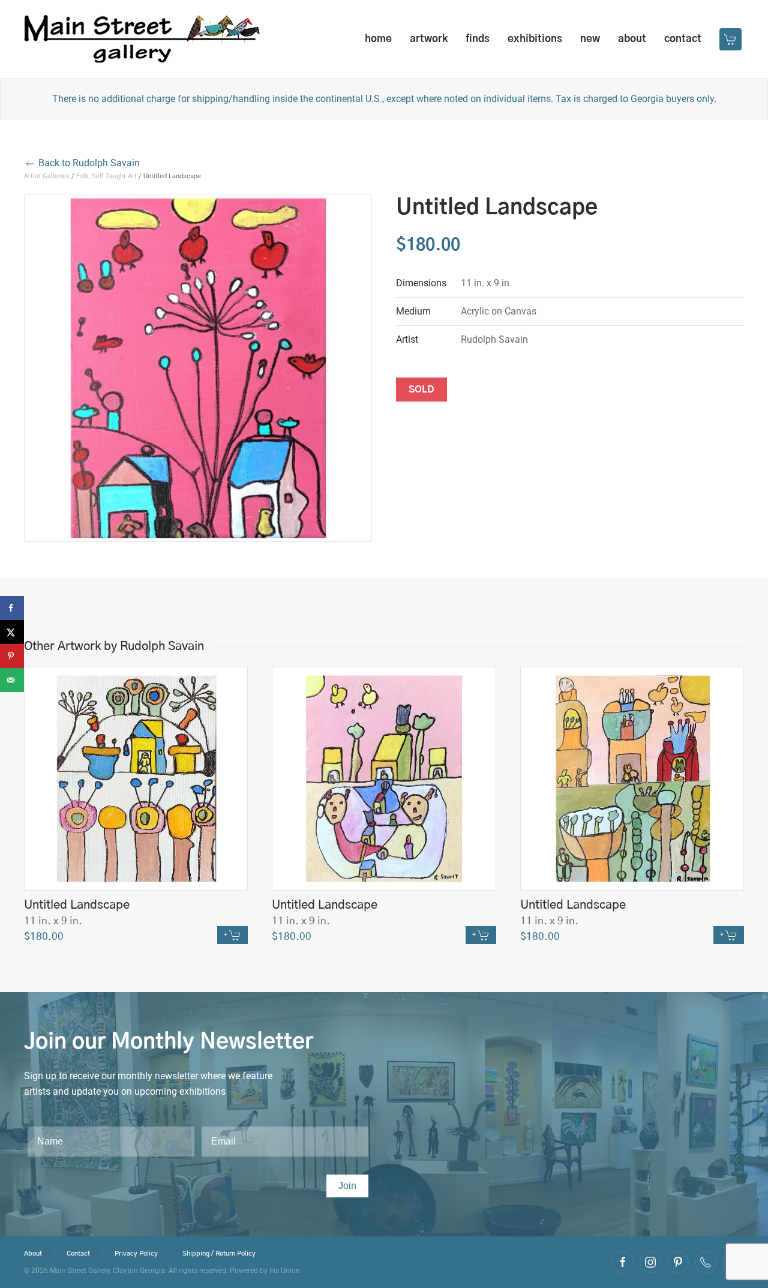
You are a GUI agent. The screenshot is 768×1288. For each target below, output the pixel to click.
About (632, 39)
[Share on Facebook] (12, 608)
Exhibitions (535, 39)
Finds (478, 39)
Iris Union (284, 1270)
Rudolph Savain (494, 339)
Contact (682, 39)
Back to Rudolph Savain (88, 163)
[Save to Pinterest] (12, 656)
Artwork (429, 39)
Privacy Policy (136, 1253)
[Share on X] (12, 632)
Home (378, 39)
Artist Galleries (47, 176)
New (590, 39)
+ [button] (226, 934)
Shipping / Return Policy (219, 1253)
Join (347, 1186)
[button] (731, 39)
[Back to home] (142, 39)
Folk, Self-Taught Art (106, 176)
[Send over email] (12, 680)
